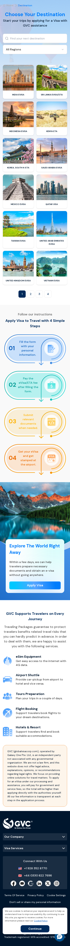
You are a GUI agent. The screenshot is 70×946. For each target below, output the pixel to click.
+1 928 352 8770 (35, 868)
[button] (60, 936)
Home (9, 5)
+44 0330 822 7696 (38, 875)
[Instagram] (56, 883)
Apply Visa (35, 585)
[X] (48, 883)
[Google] (31, 883)
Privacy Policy (36, 895)
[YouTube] (22, 883)
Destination (25, 5)
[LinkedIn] (39, 883)
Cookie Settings (56, 895)
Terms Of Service (14, 895)
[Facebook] (13, 883)
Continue (35, 929)
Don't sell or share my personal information (35, 902)
